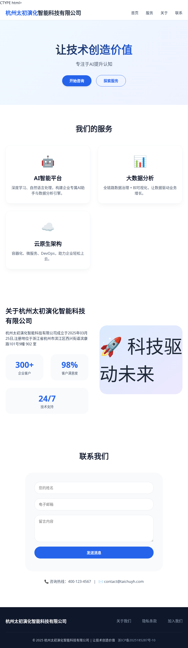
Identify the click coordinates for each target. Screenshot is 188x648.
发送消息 (94, 553)
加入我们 (175, 620)
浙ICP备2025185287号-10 (136, 640)
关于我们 (123, 620)
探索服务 (111, 80)
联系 (178, 12)
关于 (164, 12)
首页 (134, 12)
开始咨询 (76, 80)
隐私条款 (149, 620)
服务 (149, 12)
